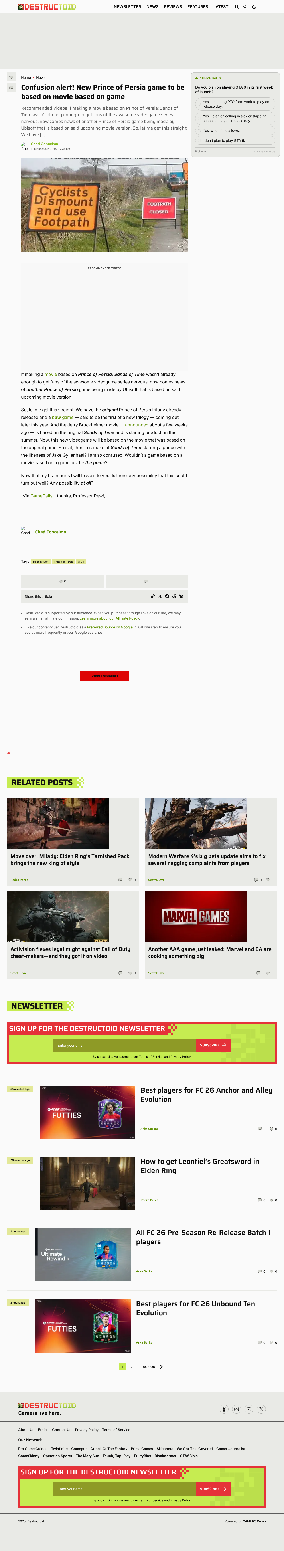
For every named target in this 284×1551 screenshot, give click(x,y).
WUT (81, 561)
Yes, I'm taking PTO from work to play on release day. (236, 104)
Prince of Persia (63, 561)
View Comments (104, 676)
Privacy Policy (180, 1056)
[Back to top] (8, 753)
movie (51, 374)
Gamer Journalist (230, 1448)
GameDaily (41, 496)
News (152, 6)
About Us (26, 1429)
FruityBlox (142, 1456)
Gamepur (79, 1448)
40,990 (149, 1367)
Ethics (43, 1429)
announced (136, 425)
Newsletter (127, 6)
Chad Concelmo (44, 144)
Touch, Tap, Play (116, 1456)
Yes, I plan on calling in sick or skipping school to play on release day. (235, 118)
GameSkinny (28, 1456)
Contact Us (61, 1429)
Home (26, 77)
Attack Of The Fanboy (108, 1448)
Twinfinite (59, 1448)
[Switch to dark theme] (254, 7)
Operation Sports (57, 1456)
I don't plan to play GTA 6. (224, 140)
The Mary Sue (87, 1456)
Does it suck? (41, 561)
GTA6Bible (189, 1456)
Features (197, 6)
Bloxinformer (165, 1456)
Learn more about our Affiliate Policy (109, 618)
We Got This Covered (195, 1448)
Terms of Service (151, 1056)
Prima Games (142, 1448)
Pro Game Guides (32, 1448)
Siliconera (165, 1448)
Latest (221, 6)
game (62, 417)
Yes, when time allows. (221, 130)
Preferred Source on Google (110, 627)
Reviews (173, 6)
